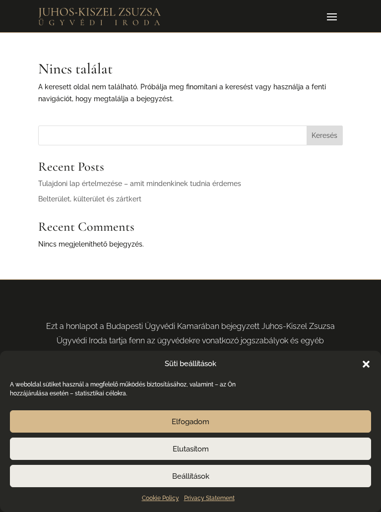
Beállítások (190, 476)
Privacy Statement (209, 498)
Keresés (324, 135)
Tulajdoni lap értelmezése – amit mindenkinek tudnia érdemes (139, 184)
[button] (366, 364)
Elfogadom (190, 421)
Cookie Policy (160, 498)
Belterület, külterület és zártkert (89, 199)
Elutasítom (191, 449)
